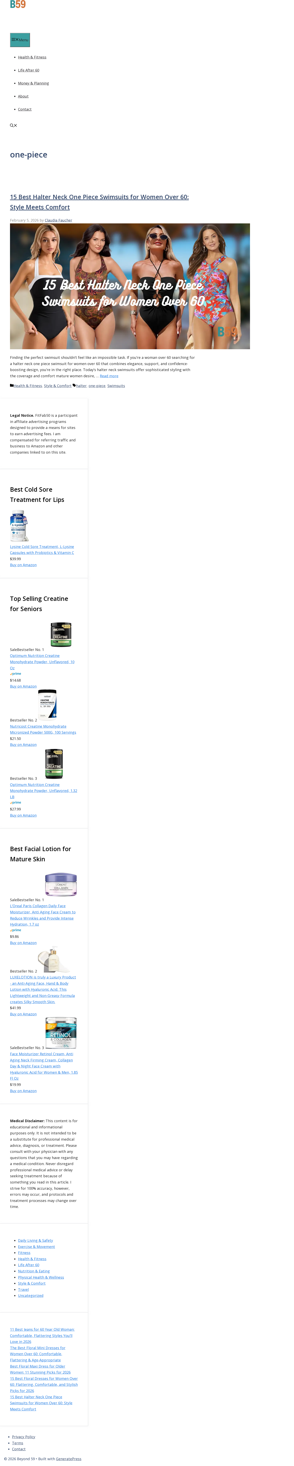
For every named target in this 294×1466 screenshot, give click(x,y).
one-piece (97, 385)
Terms (17, 1443)
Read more (109, 375)
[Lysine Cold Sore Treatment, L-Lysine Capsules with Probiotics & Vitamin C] (19, 540)
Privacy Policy (23, 1436)
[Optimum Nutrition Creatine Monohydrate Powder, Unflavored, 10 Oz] (61, 649)
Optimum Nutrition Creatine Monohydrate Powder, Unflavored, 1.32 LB (43, 790)
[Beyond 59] (18, 6)
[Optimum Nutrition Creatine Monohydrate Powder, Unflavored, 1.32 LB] (54, 778)
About (23, 96)
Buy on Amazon (23, 564)
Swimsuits (116, 385)
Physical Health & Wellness (41, 1277)
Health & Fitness (32, 57)
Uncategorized (30, 1295)
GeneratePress (68, 1458)
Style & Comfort (58, 385)
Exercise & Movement (36, 1246)
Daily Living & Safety (35, 1240)
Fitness (24, 1252)
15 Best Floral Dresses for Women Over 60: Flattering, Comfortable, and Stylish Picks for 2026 (44, 1384)
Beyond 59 (22, 21)
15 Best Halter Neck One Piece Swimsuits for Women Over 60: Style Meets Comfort (41, 1403)
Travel (23, 1289)
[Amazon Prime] (15, 674)
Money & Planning (33, 83)
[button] (13, 125)
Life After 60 (28, 70)
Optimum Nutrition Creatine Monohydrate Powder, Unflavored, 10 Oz (42, 661)
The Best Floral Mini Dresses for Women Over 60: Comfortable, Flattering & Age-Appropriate (37, 1353)
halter (81, 385)
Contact (25, 109)
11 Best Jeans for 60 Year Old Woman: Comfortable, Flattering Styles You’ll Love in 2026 (42, 1335)
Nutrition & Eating (34, 1271)
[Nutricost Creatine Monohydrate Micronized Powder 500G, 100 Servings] (47, 720)
